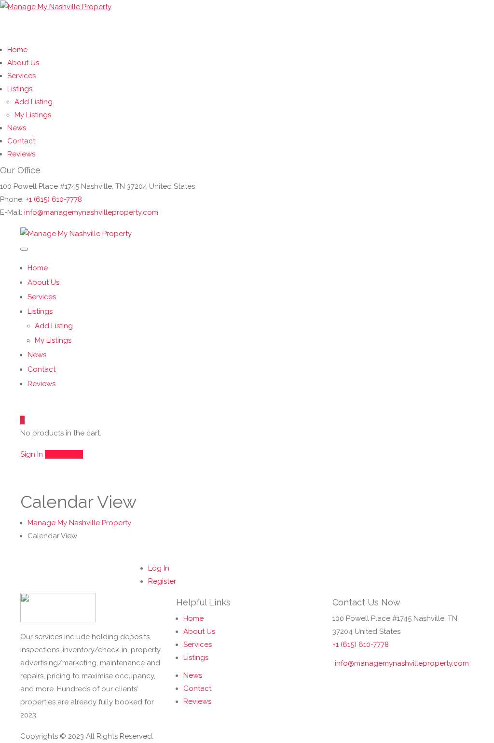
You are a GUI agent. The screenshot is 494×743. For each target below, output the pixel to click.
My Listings (32, 115)
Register (162, 581)
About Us (23, 62)
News (16, 128)
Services (21, 75)
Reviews (21, 154)
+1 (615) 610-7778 (54, 199)
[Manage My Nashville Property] (55, 6)
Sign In (31, 454)
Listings (19, 88)
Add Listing (33, 102)
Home (17, 49)
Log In (158, 568)
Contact (21, 141)
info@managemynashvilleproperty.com (91, 212)
